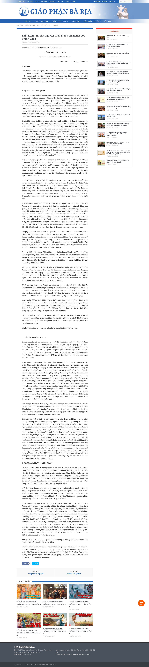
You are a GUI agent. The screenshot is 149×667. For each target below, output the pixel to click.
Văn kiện (44, 1)
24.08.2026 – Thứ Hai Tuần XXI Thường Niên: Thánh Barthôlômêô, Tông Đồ (118, 124)
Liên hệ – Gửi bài (70, 1)
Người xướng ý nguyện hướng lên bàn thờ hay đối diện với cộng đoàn (118, 98)
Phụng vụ (76, 21)
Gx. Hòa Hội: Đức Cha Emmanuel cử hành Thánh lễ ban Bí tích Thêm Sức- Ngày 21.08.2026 (117, 134)
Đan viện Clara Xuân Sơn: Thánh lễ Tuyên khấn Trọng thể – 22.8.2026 (118, 89)
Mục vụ (37, 1)
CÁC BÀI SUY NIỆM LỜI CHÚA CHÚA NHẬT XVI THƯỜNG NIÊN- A (80, 631)
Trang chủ (21, 1)
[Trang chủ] (20, 21)
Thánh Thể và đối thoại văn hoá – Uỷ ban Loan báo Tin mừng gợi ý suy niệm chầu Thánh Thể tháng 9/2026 (118, 152)
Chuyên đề (52, 1)
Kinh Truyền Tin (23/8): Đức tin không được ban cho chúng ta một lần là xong (118, 72)
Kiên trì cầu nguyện (74, 574)
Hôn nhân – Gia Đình (92, 21)
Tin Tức (28, 21)
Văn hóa (107, 21)
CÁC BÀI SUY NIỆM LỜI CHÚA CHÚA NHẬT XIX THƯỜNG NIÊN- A (80, 604)
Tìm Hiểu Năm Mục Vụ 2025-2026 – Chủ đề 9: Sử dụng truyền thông (118, 161)
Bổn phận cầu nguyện (35, 574)
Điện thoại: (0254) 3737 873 (23, 654)
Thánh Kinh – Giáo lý (60, 21)
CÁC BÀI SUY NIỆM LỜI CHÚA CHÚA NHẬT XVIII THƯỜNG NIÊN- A (28, 632)
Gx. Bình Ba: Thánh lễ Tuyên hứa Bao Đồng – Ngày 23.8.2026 (117, 45)
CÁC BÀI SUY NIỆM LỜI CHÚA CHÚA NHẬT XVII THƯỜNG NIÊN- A (54, 631)
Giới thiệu (30, 1)
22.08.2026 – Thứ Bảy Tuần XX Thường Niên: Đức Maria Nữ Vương (118, 142)
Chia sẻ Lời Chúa (41, 21)
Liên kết (60, 1)
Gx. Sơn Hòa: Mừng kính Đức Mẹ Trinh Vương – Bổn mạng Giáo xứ (118, 81)
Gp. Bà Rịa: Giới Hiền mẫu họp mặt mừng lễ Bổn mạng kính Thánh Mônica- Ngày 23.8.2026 (118, 63)
